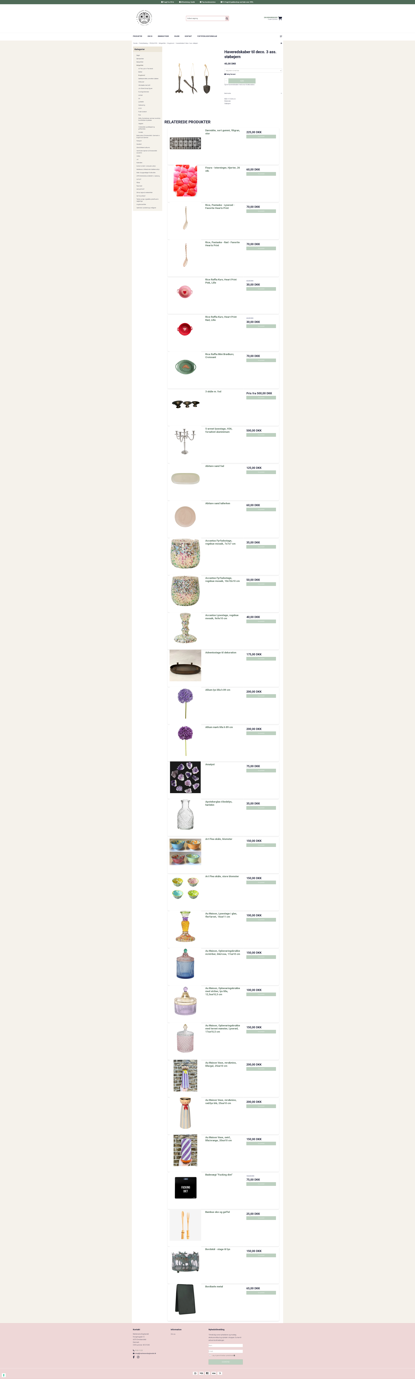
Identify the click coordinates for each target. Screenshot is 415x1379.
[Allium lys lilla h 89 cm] (185, 705)
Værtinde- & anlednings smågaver (146, 208)
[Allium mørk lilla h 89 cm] (185, 742)
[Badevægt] (185, 1190)
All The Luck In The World (145, 68)
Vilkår (176, 36)
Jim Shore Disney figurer (145, 88)
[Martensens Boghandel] (144, 18)
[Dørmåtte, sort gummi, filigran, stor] (185, 145)
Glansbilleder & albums (143, 147)
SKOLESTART (140, 189)
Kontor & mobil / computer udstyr (146, 166)
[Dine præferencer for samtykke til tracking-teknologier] (4, 1375)
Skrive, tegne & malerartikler (144, 192)
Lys (139, 98)
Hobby (138, 156)
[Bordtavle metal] (185, 1301)
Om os (150, 36)
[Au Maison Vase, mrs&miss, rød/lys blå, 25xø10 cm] (185, 1115)
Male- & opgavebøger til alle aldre (145, 172)
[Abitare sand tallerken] (185, 518)
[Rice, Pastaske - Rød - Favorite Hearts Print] (185, 257)
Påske (138, 182)
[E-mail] (226, 1351)
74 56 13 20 (138, 1350)
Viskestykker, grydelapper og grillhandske (146, 128)
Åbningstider (163, 36)
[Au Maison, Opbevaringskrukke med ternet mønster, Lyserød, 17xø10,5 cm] (185, 1040)
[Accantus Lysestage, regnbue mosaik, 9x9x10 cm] (185, 630)
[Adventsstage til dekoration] (185, 667)
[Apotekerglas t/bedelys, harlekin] (185, 817)
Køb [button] (242, 81)
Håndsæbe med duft (144, 85)
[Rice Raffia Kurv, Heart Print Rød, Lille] (185, 332)
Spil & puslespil (140, 196)
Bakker (140, 72)
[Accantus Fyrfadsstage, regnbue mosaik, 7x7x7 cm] (185, 556)
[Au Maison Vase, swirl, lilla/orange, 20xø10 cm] (185, 1152)
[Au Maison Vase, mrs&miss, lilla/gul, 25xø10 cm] (185, 1078)
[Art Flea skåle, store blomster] (185, 891)
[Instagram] (138, 1357)
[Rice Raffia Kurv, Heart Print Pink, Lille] (185, 294)
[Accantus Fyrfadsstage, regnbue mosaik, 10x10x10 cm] (185, 593)
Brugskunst (141, 75)
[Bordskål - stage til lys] (185, 1264)
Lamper (140, 95)
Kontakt (188, 36)
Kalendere (139, 162)
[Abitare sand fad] (185, 481)
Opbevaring (141, 105)
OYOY (140, 108)
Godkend (226, 1362)
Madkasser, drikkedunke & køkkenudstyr (148, 169)
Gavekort (139, 144)
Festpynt (139, 141)
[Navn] (226, 1345)
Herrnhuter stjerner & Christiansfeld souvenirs (146, 151)
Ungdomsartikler (141, 204)
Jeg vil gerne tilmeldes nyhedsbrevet (227, 1355)
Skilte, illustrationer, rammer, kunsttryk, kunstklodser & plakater (149, 119)
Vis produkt (261, 136)
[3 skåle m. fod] (185, 406)
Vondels (140, 132)
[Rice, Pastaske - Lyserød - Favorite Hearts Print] (185, 220)
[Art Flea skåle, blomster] (185, 854)
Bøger (138, 55)
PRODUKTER (137, 36)
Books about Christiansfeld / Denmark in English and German (148, 136)
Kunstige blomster (143, 92)
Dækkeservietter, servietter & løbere (148, 78)
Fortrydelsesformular (207, 36)
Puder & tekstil (142, 112)
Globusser (141, 82)
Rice (139, 115)
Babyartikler (139, 62)
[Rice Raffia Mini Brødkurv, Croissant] (185, 369)
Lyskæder (141, 102)
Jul (137, 159)
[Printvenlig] (281, 43)
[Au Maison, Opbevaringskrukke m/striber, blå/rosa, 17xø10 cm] (185, 966)
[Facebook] (134, 1357)
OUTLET (138, 179)
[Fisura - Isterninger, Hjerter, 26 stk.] (185, 183)
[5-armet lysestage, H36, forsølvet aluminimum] (185, 444)
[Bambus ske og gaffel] (185, 1227)
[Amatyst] (185, 779)
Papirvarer (139, 186)
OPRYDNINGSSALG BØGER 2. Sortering (148, 176)
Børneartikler (140, 58)
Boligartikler (139, 65)
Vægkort (140, 123)
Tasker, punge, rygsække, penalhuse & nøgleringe (147, 200)
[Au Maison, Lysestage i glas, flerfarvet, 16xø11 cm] (185, 928)
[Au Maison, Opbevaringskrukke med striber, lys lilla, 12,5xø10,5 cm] (185, 1003)
